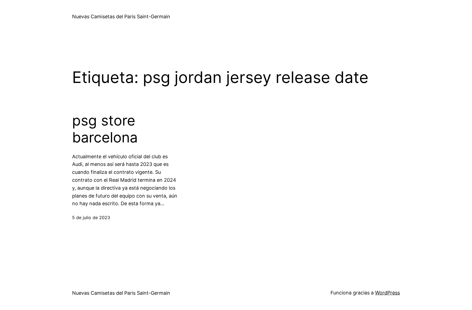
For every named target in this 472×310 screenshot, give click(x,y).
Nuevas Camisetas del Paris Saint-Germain (121, 16)
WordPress (387, 293)
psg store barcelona (105, 129)
